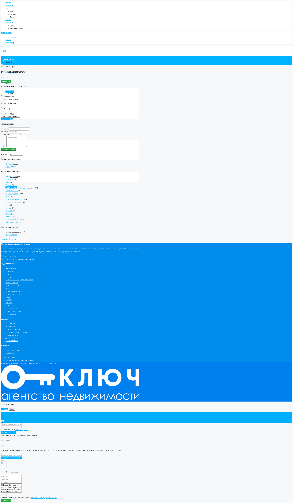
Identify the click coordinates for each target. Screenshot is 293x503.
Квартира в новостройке (15, 199)
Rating (3, 135)
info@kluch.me (11, 235)
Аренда (8, 167)
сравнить (4, 409)
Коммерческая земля (14, 202)
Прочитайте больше (8, 256)
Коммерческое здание (14, 219)
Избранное (9, 43)
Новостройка (10, 177)
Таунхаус (9, 211)
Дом (11, 11)
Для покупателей (11, 341)
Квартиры (8, 3)
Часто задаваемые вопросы (16, 332)
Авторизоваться (11, 37)
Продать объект (6, 33)
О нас (12, 25)
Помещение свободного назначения (20, 188)
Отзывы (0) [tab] (9, 91)
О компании (9, 23)
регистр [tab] (8, 417)
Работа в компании (16, 28)
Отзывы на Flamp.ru (12, 335)
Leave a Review (7, 119)
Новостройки (9, 5)
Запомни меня (9, 430)
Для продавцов (11, 338)
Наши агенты (10, 326)
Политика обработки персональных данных (17, 259)
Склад (7, 205)
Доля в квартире (12, 222)
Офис (7, 197)
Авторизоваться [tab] (12, 414)
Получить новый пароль (11, 458)
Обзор (3, 146)
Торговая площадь (12, 194)
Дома (7, 8)
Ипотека (8, 20)
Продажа (9, 164)
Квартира (9, 179)
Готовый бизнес (11, 191)
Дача (12, 17)
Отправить (6, 501)
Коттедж (13, 14)
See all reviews (7, 77)
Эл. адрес (5, 129)
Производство (11, 217)
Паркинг (8, 214)
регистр (8, 40)
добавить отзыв (8, 149)
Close (12, 409)
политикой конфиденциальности (44, 498)
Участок (8, 185)
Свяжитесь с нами (8, 239)
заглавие (4, 132)
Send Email (6, 81)
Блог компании (11, 324)
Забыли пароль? (21, 430)
